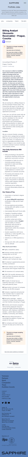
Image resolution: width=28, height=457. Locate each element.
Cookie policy (18, 367)
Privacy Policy (6, 394)
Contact (4, 391)
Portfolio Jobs (6, 398)
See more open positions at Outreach (14, 351)
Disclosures (5, 396)
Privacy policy (10, 367)
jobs (2, 21)
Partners (5, 378)
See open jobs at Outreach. (14, 50)
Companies (6, 383)
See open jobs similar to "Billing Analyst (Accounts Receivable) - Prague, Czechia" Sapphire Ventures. (15, 54)
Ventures (5, 376)
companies (9, 21)
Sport (4, 380)
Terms (3, 393)
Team (4, 385)
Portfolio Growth (8, 387)
